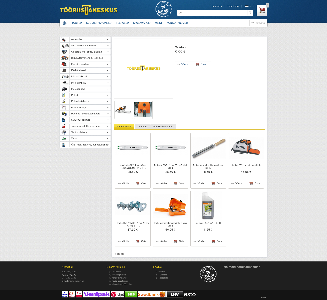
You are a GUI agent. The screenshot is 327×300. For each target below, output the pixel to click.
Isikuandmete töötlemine (122, 284)
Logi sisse (217, 6)
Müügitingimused (119, 275)
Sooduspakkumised (99, 22)
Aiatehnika (76, 39)
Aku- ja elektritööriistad (83, 45)
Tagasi (120, 254)
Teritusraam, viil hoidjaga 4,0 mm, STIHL (208, 166)
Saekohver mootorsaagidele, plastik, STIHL (170, 224)
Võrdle (125, 183)
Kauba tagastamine (120, 281)
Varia (74, 138)
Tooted (77, 22)
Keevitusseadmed (80, 64)
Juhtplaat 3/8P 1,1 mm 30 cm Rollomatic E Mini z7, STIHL (132, 166)
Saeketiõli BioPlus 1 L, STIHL (208, 223)
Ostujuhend (116, 271)
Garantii (162, 271)
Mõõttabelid (163, 278)
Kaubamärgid (142, 22)
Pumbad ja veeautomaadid (85, 113)
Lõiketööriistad (79, 76)
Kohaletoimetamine (119, 278)
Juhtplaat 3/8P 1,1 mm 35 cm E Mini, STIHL (170, 166)
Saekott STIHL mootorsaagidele (246, 165)
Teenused (122, 22)
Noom (263, 298)
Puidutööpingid (79, 107)
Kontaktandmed (177, 22)
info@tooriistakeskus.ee (73, 281)
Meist (158, 22)
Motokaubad (78, 89)
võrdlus (260, 23)
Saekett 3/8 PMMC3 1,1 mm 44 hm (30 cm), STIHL (133, 224)
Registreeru (233, 6)
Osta (143, 183)
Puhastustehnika (80, 101)
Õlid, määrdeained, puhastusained (89, 144)
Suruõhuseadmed (80, 120)
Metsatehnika (78, 83)
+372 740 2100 (69, 275)
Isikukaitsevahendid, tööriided (87, 58)
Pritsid (74, 95)
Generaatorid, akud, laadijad (86, 51)
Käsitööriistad (78, 70)
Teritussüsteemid (80, 132)
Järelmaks (163, 275)
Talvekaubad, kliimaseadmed (86, 126)
